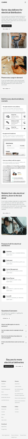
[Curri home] (4, 2)
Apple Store (3, 426)
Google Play (4, 429)
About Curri (3, 409)
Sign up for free (6, 25)
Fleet (2, 391)
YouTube (17, 411)
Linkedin (16, 409)
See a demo (6, 88)
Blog (2, 417)
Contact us (5, 318)
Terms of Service (14, 435)
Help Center (4, 420)
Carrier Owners (18, 386)
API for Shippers (4, 394)
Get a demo (5, 29)
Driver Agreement (5, 435)
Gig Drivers (17, 383)
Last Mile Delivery (5, 400)
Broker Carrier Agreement (20, 398)
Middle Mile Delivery (5, 397)
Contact (3, 411)
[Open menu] (25, 2)
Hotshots (3, 383)
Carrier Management (5, 389)
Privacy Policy (23, 435)
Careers (3, 414)
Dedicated (3, 386)
